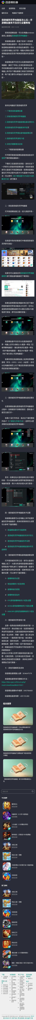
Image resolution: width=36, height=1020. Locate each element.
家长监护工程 (29, 1018)
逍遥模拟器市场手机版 (22, 1000)
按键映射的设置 (14, 578)
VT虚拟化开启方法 (16, 421)
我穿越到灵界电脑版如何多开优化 (20, 535)
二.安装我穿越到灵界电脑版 (15, 116)
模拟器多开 (13, 994)
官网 (3, 158)
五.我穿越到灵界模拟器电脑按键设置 (19, 133)
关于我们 (30, 983)
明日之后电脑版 (22, 980)
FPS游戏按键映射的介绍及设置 (19, 600)
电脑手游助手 (13, 1001)
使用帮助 (12, 8)
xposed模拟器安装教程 (22, 1004)
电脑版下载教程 (17, 13)
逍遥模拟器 (30, 986)
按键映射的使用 (14, 589)
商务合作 (5, 993)
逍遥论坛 (5, 985)
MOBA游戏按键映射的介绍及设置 (20, 606)
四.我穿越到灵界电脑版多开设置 (17, 127)
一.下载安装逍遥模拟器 (13, 111)
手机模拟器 (13, 977)
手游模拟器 (13, 980)
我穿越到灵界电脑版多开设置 (19, 541)
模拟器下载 (13, 998)
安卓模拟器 (13, 985)
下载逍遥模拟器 (5, 977)
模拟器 (13, 983)
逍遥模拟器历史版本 (22, 995)
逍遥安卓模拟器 (10, 2)
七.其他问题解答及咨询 (13, 144)
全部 (3, 8)
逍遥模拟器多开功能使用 (17, 530)
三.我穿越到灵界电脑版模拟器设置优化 (19, 122)
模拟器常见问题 (13, 991)
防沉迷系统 (21, 1018)
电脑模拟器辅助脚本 (22, 1009)
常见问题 (22, 8)
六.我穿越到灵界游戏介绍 (14, 138)
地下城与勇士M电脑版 (22, 990)
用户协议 (14, 1018)
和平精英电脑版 (22, 983)
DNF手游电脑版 (22, 986)
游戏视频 (5, 988)
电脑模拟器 (13, 988)
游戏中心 (30, 978)
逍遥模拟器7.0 (30, 989)
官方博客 (5, 987)
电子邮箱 (5, 992)
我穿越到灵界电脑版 (19, 36)
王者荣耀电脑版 (22, 977)
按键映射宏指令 (14, 595)
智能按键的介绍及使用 (16, 584)
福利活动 (5, 13)
